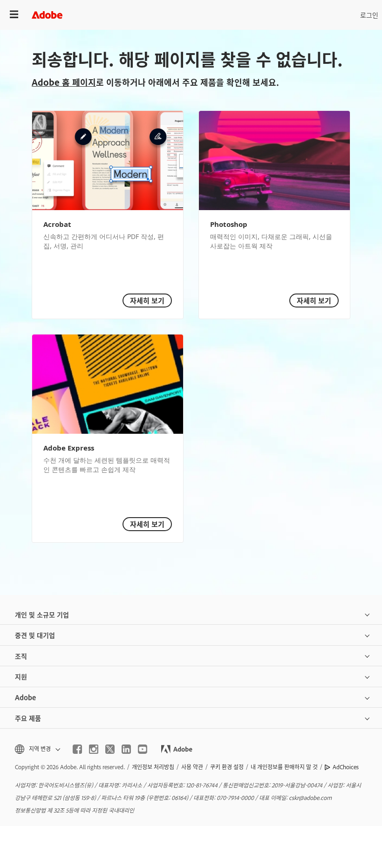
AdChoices (346, 767)
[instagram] (93, 749)
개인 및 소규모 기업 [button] (42, 614)
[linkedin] (126, 749)
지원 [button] (21, 676)
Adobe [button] (25, 697)
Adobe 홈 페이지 (64, 82)
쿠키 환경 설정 (227, 767)
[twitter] (110, 749)
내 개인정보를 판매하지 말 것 (284, 767)
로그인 (369, 15)
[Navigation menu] (14, 14)
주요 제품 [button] (28, 718)
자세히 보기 (147, 300)
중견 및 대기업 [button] (35, 635)
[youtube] (142, 749)
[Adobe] (47, 14)
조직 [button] (21, 656)
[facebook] (77, 749)
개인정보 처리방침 (153, 767)
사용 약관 (192, 767)
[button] (37, 749)
